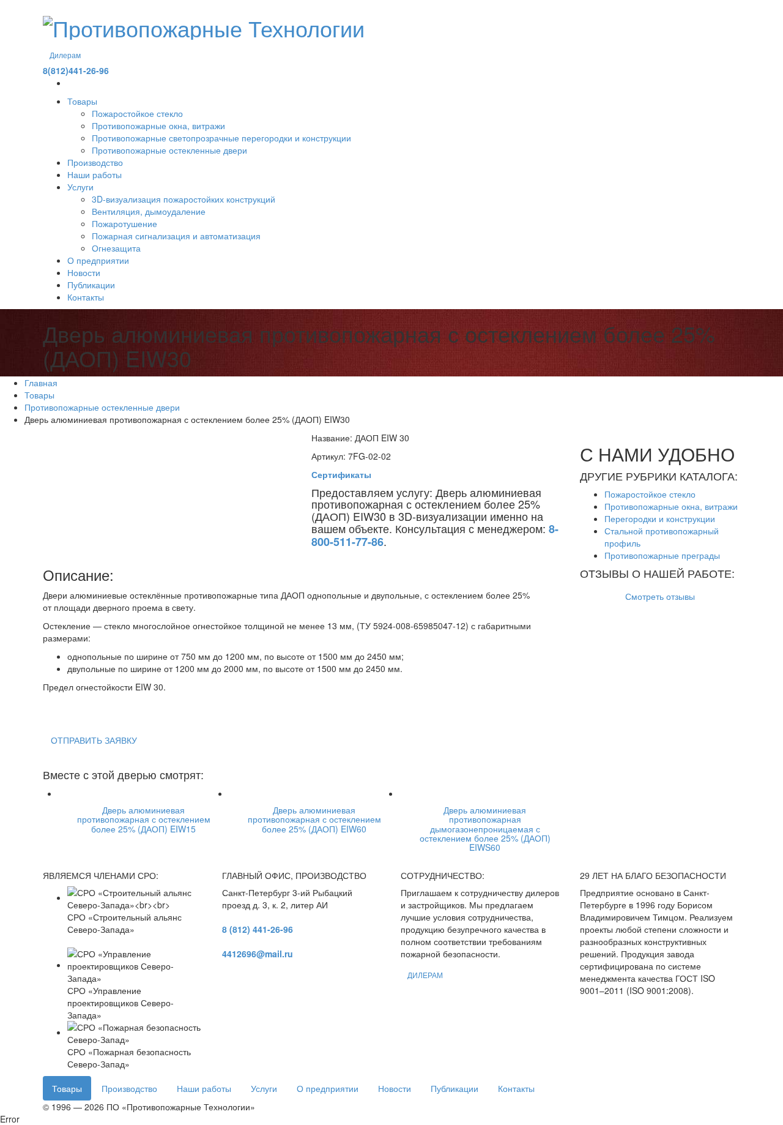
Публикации (91, 284)
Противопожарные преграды (662, 555)
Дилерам (65, 55)
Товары (82, 101)
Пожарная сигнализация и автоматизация (176, 236)
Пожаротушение (124, 223)
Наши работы (94, 174)
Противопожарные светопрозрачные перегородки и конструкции (221, 138)
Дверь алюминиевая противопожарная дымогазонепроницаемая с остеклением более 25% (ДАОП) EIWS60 (485, 829)
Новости (83, 272)
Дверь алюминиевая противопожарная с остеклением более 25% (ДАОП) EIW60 (314, 819)
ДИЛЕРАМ (425, 975)
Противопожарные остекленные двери (169, 150)
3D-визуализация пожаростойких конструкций (183, 199)
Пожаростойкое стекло (137, 113)
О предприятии (98, 260)
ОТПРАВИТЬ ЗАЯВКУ (94, 740)
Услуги (80, 187)
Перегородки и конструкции (659, 518)
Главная (41, 382)
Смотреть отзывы (660, 596)
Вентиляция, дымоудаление (149, 211)
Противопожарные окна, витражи (158, 125)
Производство (95, 162)
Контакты (85, 297)
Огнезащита (116, 248)
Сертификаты (341, 474)
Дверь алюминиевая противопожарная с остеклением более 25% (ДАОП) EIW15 (143, 819)
